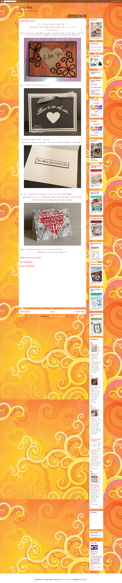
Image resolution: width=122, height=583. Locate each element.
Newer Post (25, 311)
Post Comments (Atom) (57, 316)
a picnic (99, 381)
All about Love (37, 197)
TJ (67, 252)
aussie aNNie (95, 378)
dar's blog (26, 7)
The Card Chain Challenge (96, 440)
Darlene (94, 551)
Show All (100, 506)
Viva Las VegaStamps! (95, 408)
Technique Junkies (52, 30)
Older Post (80, 311)
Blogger (83, 579)
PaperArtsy (94, 344)
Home (52, 311)
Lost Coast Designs (96, 47)
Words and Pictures (94, 474)
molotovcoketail (65, 579)
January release (70, 27)
